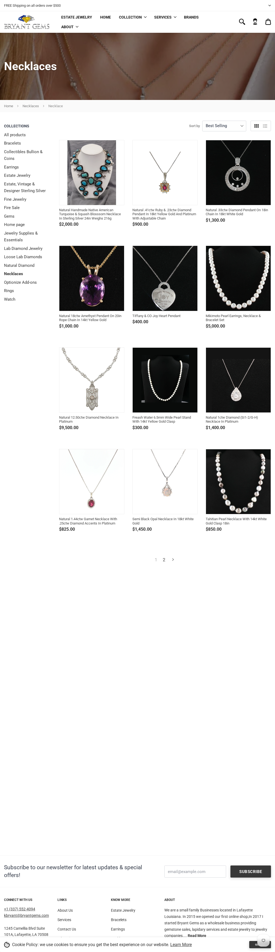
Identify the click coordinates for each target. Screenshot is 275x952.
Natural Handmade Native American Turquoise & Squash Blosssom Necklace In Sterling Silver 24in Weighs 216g (90, 214)
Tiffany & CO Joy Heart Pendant (156, 316)
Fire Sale (12, 207)
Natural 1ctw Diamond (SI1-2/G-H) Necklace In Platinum (232, 419)
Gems (9, 216)
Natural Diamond (19, 265)
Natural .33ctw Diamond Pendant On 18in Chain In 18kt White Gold (237, 212)
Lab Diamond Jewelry (23, 248)
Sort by (194, 126)
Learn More (181, 944)
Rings (9, 290)
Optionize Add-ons (20, 282)
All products (15, 134)
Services (163, 17)
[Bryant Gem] (27, 22)
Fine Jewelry (15, 199)
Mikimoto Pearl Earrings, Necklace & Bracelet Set (233, 318)
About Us (65, 910)
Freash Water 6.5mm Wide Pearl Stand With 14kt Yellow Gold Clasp (161, 419)
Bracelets (12, 143)
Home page (14, 224)
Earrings (11, 167)
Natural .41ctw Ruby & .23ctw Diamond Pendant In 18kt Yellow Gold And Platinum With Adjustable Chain (164, 214)
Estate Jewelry (76, 17)
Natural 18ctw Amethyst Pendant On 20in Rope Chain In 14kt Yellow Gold (90, 318)
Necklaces (31, 106)
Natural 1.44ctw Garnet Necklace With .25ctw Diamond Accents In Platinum (88, 521)
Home (105, 17)
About (67, 27)
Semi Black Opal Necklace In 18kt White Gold (163, 521)
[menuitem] (132, 17)
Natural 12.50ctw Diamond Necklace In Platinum (88, 419)
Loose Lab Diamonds (23, 256)
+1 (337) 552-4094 (19, 909)
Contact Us (66, 929)
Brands (191, 17)
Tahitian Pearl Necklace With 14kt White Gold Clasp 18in (236, 521)
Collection (130, 17)
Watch (9, 299)
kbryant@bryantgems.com (26, 915)
